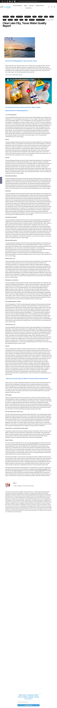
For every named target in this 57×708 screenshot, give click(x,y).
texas (16, 19)
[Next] (39, 1)
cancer (12, 16)
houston (51, 16)
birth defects (6, 16)
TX (26, 19)
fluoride (40, 16)
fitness (34, 16)
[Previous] (18, 1)
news (4, 19)
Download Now (28, 705)
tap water (10, 19)
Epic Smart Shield (34, 442)
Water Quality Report (40, 19)
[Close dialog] (40, 693)
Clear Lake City (19, 16)
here (22, 136)
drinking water (27, 16)
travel (21, 19)
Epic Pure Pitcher (43, 469)
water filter (32, 19)
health (46, 16)
